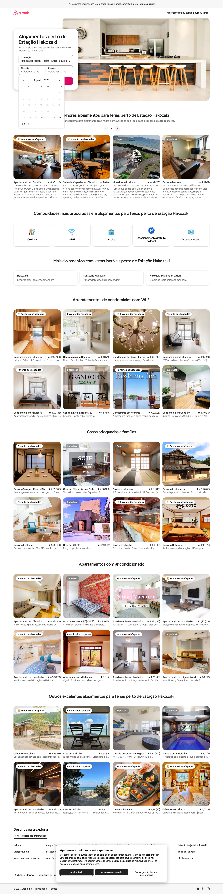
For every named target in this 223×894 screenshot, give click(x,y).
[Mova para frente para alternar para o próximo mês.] (59, 80)
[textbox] (32, 71)
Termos (53, 888)
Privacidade (41, 888)
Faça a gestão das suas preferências (146, 873)
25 (35, 117)
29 (59, 117)
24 (29, 117)
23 (23, 117)
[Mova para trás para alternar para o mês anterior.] (24, 80)
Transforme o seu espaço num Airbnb (186, 12)
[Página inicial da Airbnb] (21, 13)
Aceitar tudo (76, 872)
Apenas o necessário (111, 872)
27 (47, 117)
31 (29, 123)
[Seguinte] (117, 128)
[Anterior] (105, 128)
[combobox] (45, 61)
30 (23, 123)
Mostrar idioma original (142, 4)
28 (53, 117)
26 (41, 117)
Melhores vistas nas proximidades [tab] (30, 835)
